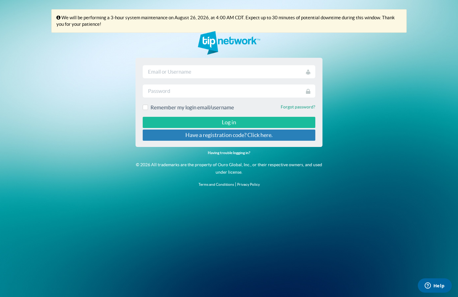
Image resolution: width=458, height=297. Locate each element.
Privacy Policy (248, 184)
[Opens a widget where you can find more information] (434, 286)
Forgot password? (298, 106)
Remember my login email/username (192, 107)
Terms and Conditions (216, 184)
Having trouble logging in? (229, 153)
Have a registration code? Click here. (229, 135)
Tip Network (229, 43)
